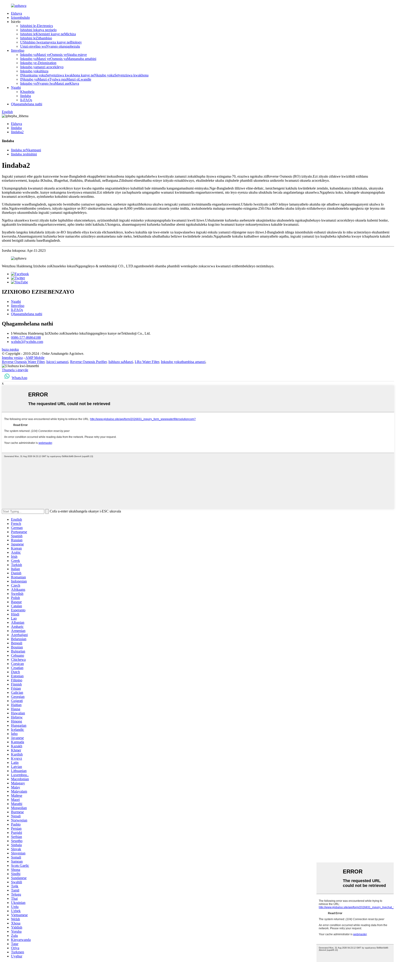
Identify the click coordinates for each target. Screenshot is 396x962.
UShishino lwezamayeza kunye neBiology (51, 42)
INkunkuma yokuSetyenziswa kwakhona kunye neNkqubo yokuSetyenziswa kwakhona (84, 75)
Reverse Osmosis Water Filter (23, 362)
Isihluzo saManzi (120, 362)
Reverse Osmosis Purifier (88, 362)
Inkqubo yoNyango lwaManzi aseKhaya (49, 83)
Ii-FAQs (26, 100)
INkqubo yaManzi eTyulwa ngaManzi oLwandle (55, 79)
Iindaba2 (17, 132)
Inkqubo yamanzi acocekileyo (41, 67)
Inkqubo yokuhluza (34, 71)
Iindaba (25, 96)
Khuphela (27, 92)
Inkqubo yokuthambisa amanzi (183, 362)
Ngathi (16, 87)
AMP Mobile (34, 358)
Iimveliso (17, 50)
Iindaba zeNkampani (26, 150)
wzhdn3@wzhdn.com (27, 342)
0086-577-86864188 (26, 337)
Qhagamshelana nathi (26, 104)
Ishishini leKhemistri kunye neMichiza (48, 34)
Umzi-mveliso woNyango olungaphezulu (50, 46)
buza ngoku (10, 349)
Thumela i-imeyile (15, 370)
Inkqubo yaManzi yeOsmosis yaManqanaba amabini (58, 59)
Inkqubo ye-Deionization (38, 63)
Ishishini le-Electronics (36, 26)
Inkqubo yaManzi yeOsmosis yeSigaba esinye (53, 55)
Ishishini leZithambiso (36, 38)
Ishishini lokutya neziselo (38, 30)
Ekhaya (16, 13)
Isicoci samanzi (57, 362)
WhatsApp (19, 378)
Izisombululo (20, 17)
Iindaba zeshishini (24, 154)
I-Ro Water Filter (147, 362)
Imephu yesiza (12, 358)
